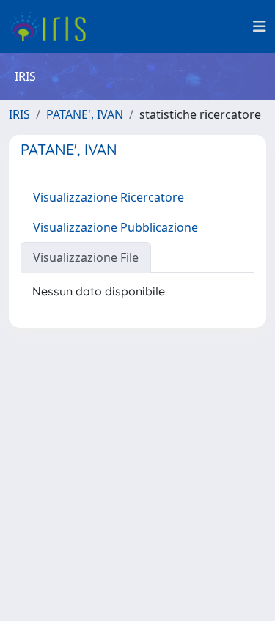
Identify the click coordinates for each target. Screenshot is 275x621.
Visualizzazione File (86, 257)
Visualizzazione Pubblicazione (115, 227)
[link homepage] (53, 26)
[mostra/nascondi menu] (259, 26)
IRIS (19, 114)
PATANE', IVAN (84, 114)
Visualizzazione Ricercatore (108, 197)
